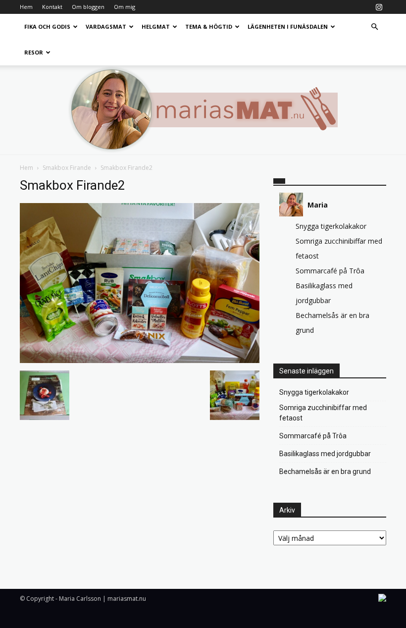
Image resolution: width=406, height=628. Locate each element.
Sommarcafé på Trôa (330, 270)
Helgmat (156, 26)
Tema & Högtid (208, 26)
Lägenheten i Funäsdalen (288, 26)
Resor (33, 52)
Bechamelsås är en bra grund (325, 471)
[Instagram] (378, 7)
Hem (26, 6)
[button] (374, 27)
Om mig (124, 6)
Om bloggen (88, 6)
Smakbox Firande (67, 167)
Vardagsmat (106, 26)
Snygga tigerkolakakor (331, 226)
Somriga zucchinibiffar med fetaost (323, 413)
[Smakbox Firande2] (139, 360)
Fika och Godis (47, 26)
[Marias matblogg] (203, 110)
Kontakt (52, 6)
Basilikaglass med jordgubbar (325, 454)
